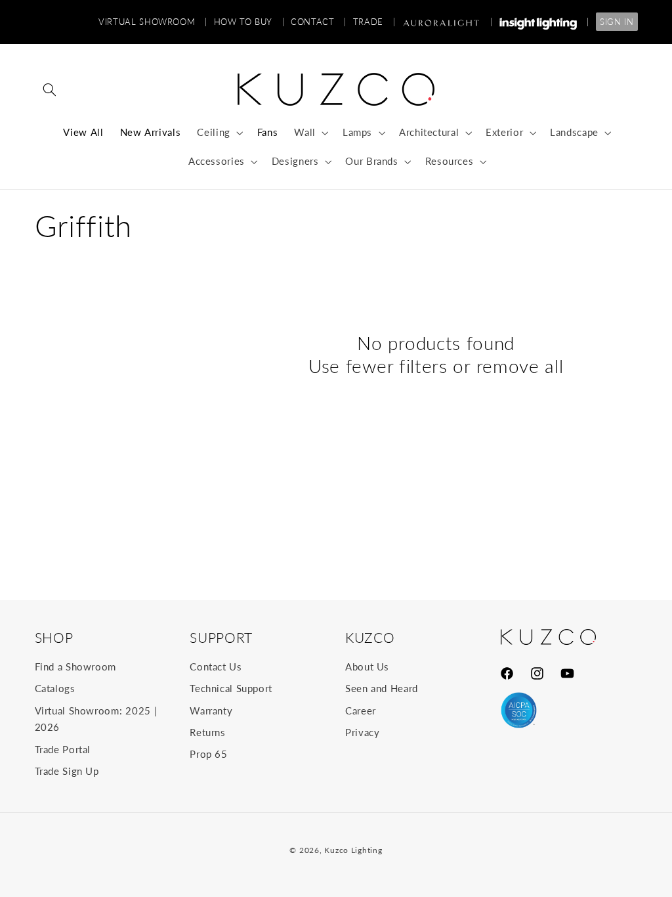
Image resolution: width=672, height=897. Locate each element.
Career (360, 710)
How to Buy (249, 21)
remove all (520, 366)
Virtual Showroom (152, 21)
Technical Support (231, 688)
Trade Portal (63, 749)
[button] (50, 89)
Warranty (211, 710)
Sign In (616, 21)
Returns (207, 732)
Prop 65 (208, 754)
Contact (318, 21)
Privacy (362, 732)
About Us (367, 666)
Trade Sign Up (67, 771)
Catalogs (55, 688)
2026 (47, 727)
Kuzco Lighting (353, 850)
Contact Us (216, 666)
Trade (374, 21)
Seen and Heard (381, 688)
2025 (138, 710)
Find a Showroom (75, 666)
